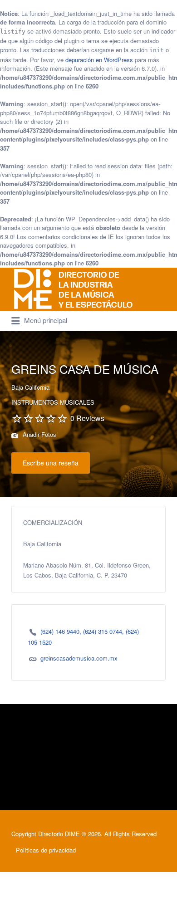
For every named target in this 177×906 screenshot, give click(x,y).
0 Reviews (87, 418)
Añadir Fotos (38, 434)
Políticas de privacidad (46, 850)
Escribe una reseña (51, 462)
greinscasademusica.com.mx (79, 658)
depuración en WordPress (99, 59)
